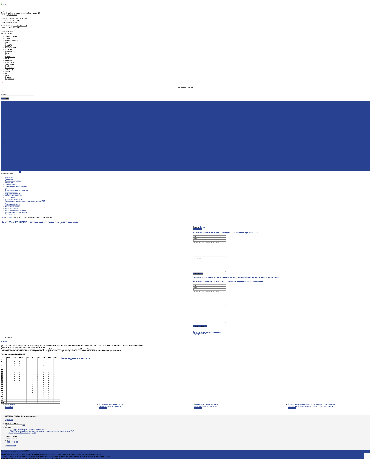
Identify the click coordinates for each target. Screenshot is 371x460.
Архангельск (9, 62)
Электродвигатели (11, 208)
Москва (7, 42)
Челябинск (8, 66)
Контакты (8, 170)
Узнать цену (197, 229)
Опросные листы (15, 146)
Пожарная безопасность (13, 195)
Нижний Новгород (11, 40)
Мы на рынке (13, 111)
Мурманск (8, 60)
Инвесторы (13, 166)
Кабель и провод (11, 184)
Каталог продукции (12, 102)
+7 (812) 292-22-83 (20, 18)
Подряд (7, 126)
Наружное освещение (13, 194)
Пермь (7, 59)
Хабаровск (8, 77)
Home (3, 217)
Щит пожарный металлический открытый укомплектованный (310, 406)
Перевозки (13, 131)
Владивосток (9, 79)
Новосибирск (9, 68)
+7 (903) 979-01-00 (13, 20)
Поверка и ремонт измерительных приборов (25, 140)
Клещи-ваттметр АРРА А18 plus (110, 406)
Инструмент (9, 183)
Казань (7, 38)
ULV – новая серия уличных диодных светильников (27, 429)
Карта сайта (9, 420)
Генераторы (9, 179)
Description (8, 338)
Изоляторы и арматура (13, 181)
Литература (13, 150)
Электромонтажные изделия (15, 210)
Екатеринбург (9, 64)
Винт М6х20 (9, 406)
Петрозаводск (10, 57)
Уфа (6, 55)
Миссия (11, 113)
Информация (9, 142)
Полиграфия (13, 137)
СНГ (10, 161)
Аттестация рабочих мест (17, 135)
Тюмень (8, 71)
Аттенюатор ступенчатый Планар (205, 406)
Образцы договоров (16, 151)
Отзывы (11, 117)
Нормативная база (15, 153)
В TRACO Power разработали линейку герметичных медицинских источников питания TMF (41, 431)
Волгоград (8, 46)
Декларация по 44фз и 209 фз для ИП (22, 433)
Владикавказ (9, 51)
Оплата (7, 124)
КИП (6, 188)
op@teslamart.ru (11, 15)
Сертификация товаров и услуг (20, 128)
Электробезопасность (13, 207)
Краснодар (8, 44)
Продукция (9, 120)
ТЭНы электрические (12, 205)
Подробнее (9, 408)
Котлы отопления (11, 192)
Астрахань (8, 49)
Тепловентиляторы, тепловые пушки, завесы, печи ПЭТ (25, 201)
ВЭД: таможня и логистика (18, 159)
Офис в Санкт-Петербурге (18, 106)
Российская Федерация (17, 155)
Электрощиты (10, 214)
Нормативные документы (18, 144)
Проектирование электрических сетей (22, 133)
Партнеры (12, 115)
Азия (10, 164)
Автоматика (9, 177)
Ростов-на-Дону (10, 48)
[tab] (8, 338)
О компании (9, 104)
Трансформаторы (11, 203)
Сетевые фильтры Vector (14, 199)
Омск (7, 73)
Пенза (7, 53)
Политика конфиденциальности (20, 118)
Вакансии (12, 109)
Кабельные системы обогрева (16, 186)
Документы (13, 107)
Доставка (8, 122)
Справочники (13, 148)
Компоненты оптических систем (16, 190)
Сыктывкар (9, 70)
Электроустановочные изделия (16, 212)
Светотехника (10, 197)
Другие (9, 217)
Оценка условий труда (17, 129)
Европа (11, 163)
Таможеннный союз (16, 157)
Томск (7, 75)
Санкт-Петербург (11, 37)
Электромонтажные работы (19, 139)
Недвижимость (14, 168)
